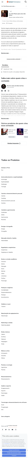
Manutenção (4, 316)
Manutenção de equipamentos (10, 313)
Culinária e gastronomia (8, 210)
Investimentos (5, 297)
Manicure (3, 339)
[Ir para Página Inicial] (13, 2)
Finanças (3, 295)
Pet (2, 170)
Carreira (3, 196)
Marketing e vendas (6, 323)
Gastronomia (4, 217)
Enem (2, 269)
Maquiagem (4, 341)
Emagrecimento (5, 388)
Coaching (3, 198)
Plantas (3, 370)
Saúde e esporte (6, 386)
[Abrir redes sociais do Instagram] (8, 91)
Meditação (4, 184)
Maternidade (4, 240)
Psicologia (4, 281)
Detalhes (5, 65)
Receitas (3, 219)
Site (2, 409)
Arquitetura (4, 250)
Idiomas (3, 271)
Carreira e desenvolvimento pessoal (11, 193)
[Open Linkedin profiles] (9, 430)
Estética (3, 337)
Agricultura (4, 367)
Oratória (3, 203)
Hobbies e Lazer (6, 304)
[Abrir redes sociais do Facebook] (2, 91)
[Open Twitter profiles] (6, 430)
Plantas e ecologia (6, 365)
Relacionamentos (6, 376)
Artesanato (4, 353)
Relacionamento (5, 379)
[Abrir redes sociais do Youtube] (5, 91)
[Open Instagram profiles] (16, 430)
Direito (3, 264)
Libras (2, 273)
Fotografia (4, 231)
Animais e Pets (5, 168)
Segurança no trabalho (7, 252)
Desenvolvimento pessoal (8, 201)
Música (3, 358)
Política (3, 278)
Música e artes (5, 351)
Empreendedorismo (6, 292)
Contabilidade (4, 290)
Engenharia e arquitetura (8, 247)
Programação (4, 407)
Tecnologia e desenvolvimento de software (14, 402)
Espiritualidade (5, 182)
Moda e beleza (5, 332)
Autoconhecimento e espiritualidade (11, 177)
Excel (2, 405)
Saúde (2, 395)
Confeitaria (4, 212)
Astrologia (4, 179)
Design (3, 229)
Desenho (3, 355)
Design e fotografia (6, 226)
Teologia (3, 186)
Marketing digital (5, 325)
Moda (2, 344)
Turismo (3, 306)
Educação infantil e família (8, 238)
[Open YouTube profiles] (12, 430)
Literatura (3, 276)
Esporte (3, 391)
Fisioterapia (4, 393)
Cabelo (3, 334)
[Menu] (2, 2)
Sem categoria (5, 416)
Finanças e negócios (7, 287)
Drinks (2, 215)
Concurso (3, 261)
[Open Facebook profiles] (2, 430)
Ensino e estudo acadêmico (9, 259)
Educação (3, 266)
